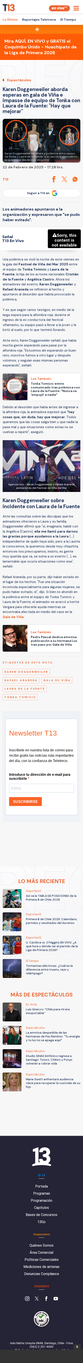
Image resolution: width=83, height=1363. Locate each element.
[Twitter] (36, 1299)
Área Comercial (41, 1252)
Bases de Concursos (41, 1215)
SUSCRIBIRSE (25, 802)
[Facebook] (46, 1299)
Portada (41, 1186)
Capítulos (41, 1208)
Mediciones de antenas (41, 1267)
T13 (5, 179)
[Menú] (76, 8)
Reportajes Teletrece (39, 20)
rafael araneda (21, 680)
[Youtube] (55, 1299)
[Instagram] (27, 1299)
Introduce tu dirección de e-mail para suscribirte (39, 776)
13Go (41, 1222)
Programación (41, 1200)
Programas (41, 1193)
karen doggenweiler (26, 672)
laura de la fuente (24, 688)
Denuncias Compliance (41, 1274)
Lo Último (10, 20)
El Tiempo (68, 20)
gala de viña (57, 680)
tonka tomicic (20, 697)
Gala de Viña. (14, 617)
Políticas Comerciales (42, 1260)
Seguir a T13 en (38, 193)
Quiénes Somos (41, 1245)
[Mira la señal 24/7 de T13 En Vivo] (59, 8)
